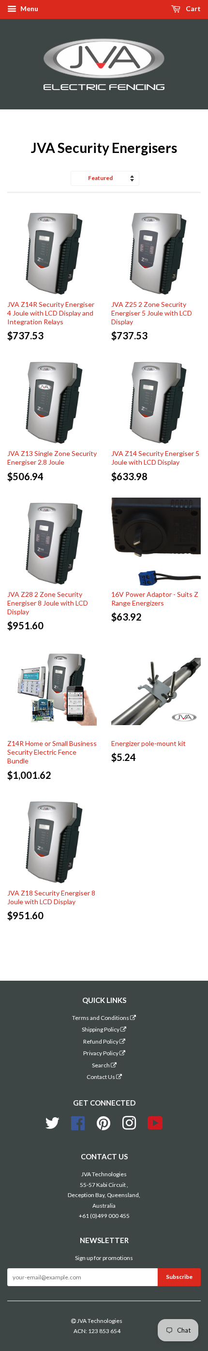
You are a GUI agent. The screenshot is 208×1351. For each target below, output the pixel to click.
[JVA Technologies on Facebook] (78, 1121)
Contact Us (101, 1076)
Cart (192, 8)
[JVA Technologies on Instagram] (129, 1121)
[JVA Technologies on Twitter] (52, 1121)
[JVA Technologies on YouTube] (155, 1121)
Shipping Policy (101, 1029)
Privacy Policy (101, 1053)
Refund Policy (101, 1041)
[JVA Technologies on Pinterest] (103, 1121)
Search (101, 1065)
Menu (28, 8)
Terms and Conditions (101, 1017)
